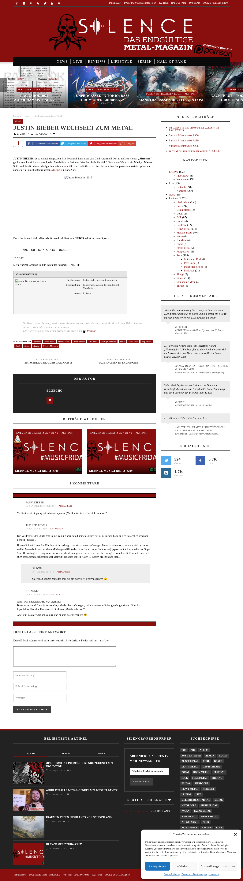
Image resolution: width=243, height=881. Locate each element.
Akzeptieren (157, 866)
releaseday (189, 827)
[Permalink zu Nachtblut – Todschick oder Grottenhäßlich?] (168, 429)
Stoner (180, 278)
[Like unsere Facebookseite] (200, 460)
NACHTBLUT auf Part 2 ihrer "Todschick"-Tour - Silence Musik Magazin (200, 429)
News (47, 89)
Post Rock (189, 263)
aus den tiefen (191, 755)
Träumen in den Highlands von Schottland (79, 817)
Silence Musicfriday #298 (184, 145)
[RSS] (37, 3)
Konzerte (103, 89)
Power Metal (183, 247)
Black (223, 755)
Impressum (214, 874)
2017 (193, 750)
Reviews (190, 93)
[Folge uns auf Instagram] (166, 473)
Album (204, 750)
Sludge (180, 274)
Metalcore (188, 805)
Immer (101, 753)
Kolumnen (23, 432)
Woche (30, 753)
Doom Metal (201, 772)
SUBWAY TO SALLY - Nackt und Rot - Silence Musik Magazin (201, 368)
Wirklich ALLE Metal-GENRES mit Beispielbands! (82, 790)
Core (89, 89)
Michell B (181, 327)
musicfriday (209, 805)
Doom (180, 213)
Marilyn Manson (108, 341)
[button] (235, 834)
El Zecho (22, 134)
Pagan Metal (202, 811)
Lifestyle (41, 432)
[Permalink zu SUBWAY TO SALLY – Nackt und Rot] (168, 404)
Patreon (91, 331)
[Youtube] (51, 3)
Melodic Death (184, 232)
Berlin (209, 755)
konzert (208, 789)
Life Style (93, 341)
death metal (189, 766)
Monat (66, 753)
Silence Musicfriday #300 (36, 470)
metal (122, 341)
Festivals (24, 89)
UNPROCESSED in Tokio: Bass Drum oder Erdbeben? (102, 98)
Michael (180, 402)
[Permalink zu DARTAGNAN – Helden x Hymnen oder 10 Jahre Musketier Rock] (168, 329)
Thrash (180, 285)
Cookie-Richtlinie (172, 874)
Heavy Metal (63, 341)
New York (133, 341)
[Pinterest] (30, 3)
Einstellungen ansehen (218, 866)
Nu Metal (182, 240)
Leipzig (186, 794)
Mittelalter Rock (168, 93)
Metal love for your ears (137, 811)
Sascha (37, 568)
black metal (189, 761)
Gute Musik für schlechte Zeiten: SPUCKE (194, 151)
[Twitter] (44, 3)
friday (185, 783)
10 (67, 821)
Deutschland (212, 766)
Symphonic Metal (186, 282)
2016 (183, 750)
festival (219, 772)
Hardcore (181, 225)
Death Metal (183, 209)
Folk (149, 93)
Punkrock (189, 270)
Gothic (232, 89)
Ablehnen (184, 866)
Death (218, 761)
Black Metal (183, 202)
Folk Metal (199, 778)
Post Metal (188, 816)
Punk (206, 822)
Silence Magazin (50, 346)
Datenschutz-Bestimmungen (194, 874)
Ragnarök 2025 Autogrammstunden (34, 98)
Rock (18, 346)
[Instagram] (23, 3)
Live (37, 89)
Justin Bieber (79, 341)
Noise (180, 236)
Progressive (183, 251)
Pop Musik (146, 341)
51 (70, 794)
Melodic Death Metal (195, 800)
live (198, 794)
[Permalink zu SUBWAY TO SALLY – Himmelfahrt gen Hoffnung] (168, 368)
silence (36, 346)
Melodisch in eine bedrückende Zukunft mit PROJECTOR (194, 129)
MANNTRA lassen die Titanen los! (171, 100)
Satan (26, 346)
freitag (217, 778)
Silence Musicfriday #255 (64, 844)
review (206, 827)
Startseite (17, 116)
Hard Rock (49, 341)
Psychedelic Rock (193, 266)
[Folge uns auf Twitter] (166, 460)
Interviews (182, 175)
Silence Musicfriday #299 (111, 470)
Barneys (37, 341)
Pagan (180, 244)
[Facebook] (16, 3)
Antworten (65, 506)
